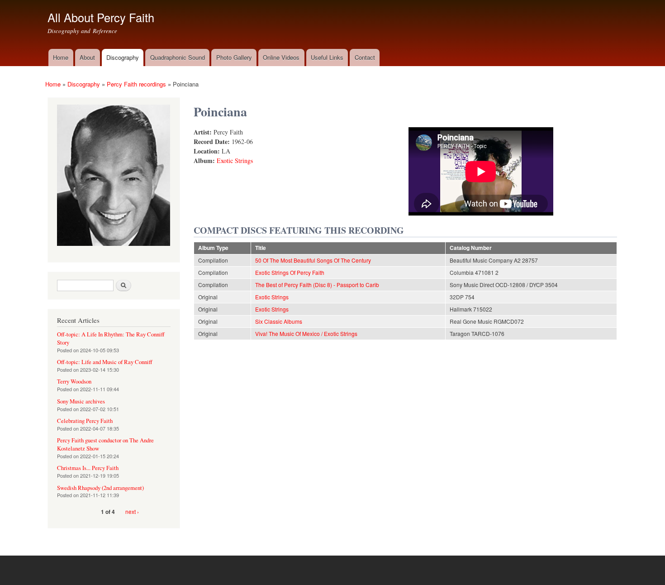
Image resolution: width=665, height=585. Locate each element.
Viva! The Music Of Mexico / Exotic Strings (306, 333)
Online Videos (281, 57)
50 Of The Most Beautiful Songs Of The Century (313, 260)
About (87, 57)
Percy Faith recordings (136, 84)
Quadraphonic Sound (177, 57)
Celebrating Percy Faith (85, 421)
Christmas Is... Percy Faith (88, 468)
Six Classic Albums (278, 321)
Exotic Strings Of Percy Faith (289, 272)
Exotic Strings (235, 160)
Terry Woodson (74, 381)
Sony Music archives (81, 401)
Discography (122, 57)
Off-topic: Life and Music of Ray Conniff (104, 362)
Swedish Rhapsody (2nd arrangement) (100, 488)
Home (60, 57)
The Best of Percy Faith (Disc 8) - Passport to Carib (317, 284)
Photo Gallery (234, 57)
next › (132, 511)
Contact (365, 57)
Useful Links (327, 57)
